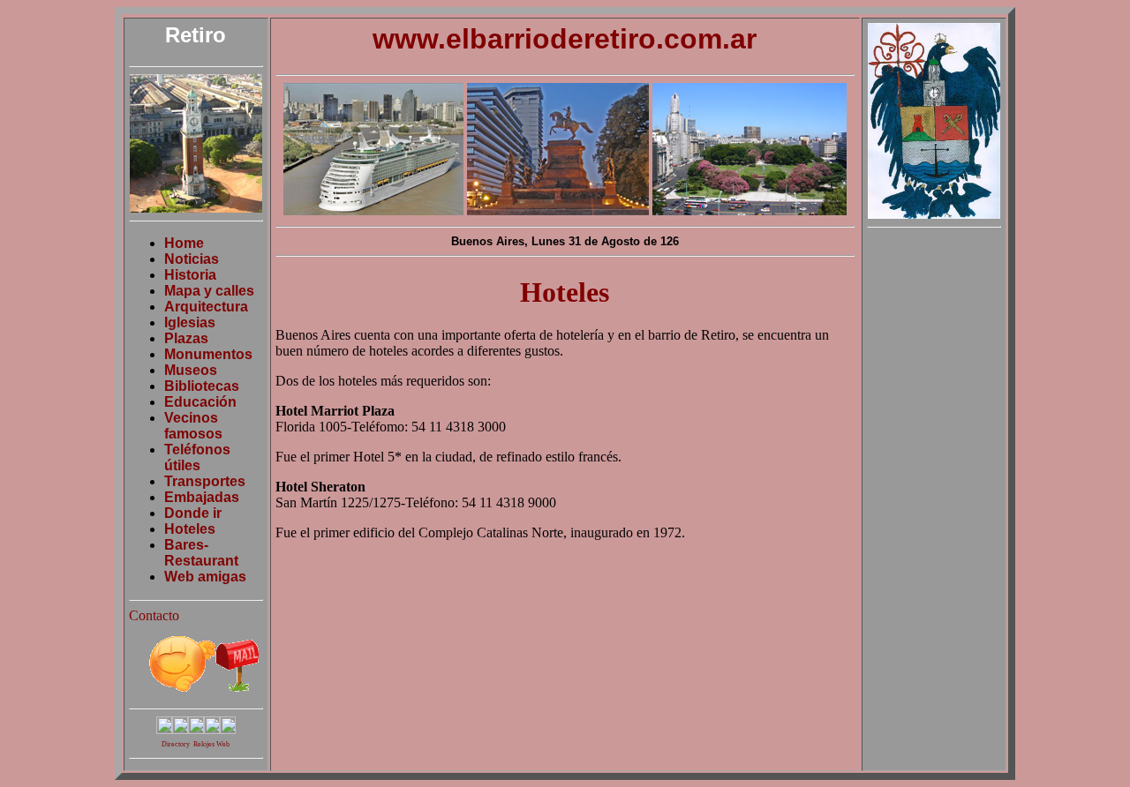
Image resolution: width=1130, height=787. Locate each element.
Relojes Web (211, 744)
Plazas (186, 338)
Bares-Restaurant (201, 552)
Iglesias (189, 322)
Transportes (204, 481)
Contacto (154, 615)
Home (184, 243)
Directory (176, 744)
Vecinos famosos (193, 425)
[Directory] (180, 729)
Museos (190, 370)
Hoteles (189, 528)
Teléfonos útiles (197, 457)
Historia (190, 274)
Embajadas (201, 497)
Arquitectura (206, 306)
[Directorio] (164, 729)
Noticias (191, 258)
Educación (200, 401)
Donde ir (193, 513)
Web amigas (205, 576)
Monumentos (208, 354)
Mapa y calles (209, 290)
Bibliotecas (201, 386)
